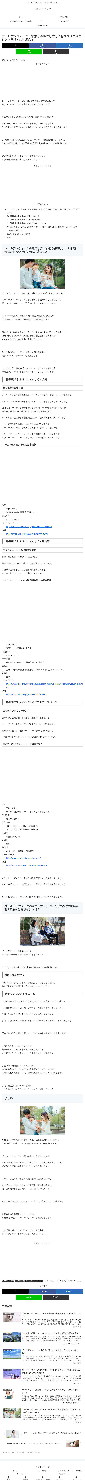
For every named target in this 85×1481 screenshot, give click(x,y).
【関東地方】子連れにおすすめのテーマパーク (27, 223)
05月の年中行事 (22, 1281)
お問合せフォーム (63, 1474)
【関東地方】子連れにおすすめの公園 (24, 216)
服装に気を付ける (16, 230)
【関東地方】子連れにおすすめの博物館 (25, 220)
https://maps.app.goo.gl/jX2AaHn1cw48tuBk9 (26, 694)
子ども (64, 1281)
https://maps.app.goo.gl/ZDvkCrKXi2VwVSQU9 (27, 534)
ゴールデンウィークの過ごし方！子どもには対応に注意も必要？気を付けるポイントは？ (42, 227)
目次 (39, 204)
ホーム (14, 1471)
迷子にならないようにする (19, 234)
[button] (56, 51)
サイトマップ (21, 1474)
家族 (71, 1281)
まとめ (9, 237)
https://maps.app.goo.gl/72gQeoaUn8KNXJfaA (26, 865)
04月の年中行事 (9, 1281)
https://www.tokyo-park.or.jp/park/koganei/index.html (29, 527)
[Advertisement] (42, 80)
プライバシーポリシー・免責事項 (70, 1471)
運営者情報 (42, 1471)
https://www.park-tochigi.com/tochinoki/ (23, 858)
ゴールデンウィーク (36, 1281)
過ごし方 (78, 1281)
